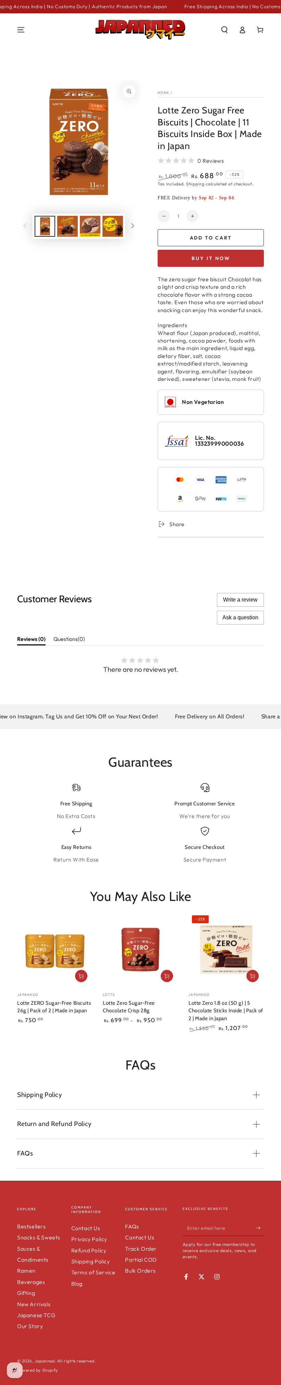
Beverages (31, 1281)
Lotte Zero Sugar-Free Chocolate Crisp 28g (129, 1007)
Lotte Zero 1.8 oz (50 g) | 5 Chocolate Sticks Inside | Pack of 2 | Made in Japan (225, 1011)
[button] (224, 29)
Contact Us (85, 1228)
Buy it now (211, 258)
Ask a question (240, 617)
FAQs (132, 1226)
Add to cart (211, 238)
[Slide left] (25, 226)
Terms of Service (93, 1272)
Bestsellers (31, 1226)
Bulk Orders (140, 1270)
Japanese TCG (36, 1315)
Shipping (195, 183)
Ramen (26, 1270)
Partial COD (141, 1259)
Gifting (26, 1292)
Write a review (240, 600)
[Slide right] (132, 226)
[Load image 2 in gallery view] (67, 226)
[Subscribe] (260, 1228)
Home (163, 92)
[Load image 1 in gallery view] (45, 226)
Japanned (45, 1360)
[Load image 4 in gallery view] (112, 226)
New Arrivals (33, 1304)
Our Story (30, 1326)
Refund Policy (89, 1250)
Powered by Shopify (37, 1370)
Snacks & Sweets (38, 1237)
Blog (77, 1283)
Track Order (141, 1248)
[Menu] (21, 29)
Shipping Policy (90, 1261)
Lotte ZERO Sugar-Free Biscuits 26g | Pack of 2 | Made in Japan (54, 1007)
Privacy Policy (89, 1239)
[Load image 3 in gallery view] (90, 226)
